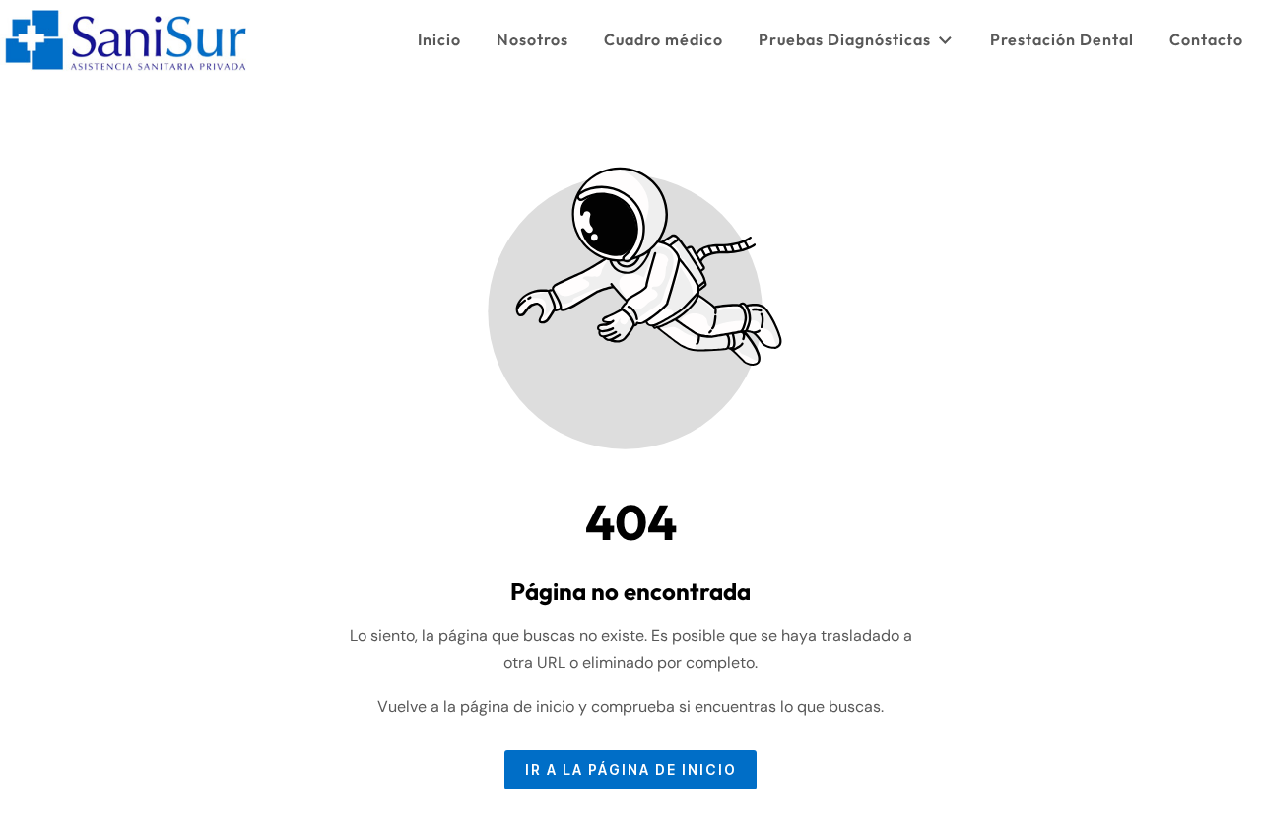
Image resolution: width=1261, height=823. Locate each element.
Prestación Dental (1062, 39)
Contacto (1206, 39)
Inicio (439, 39)
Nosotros (532, 39)
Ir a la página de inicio (631, 769)
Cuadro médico (663, 39)
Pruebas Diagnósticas (845, 39)
